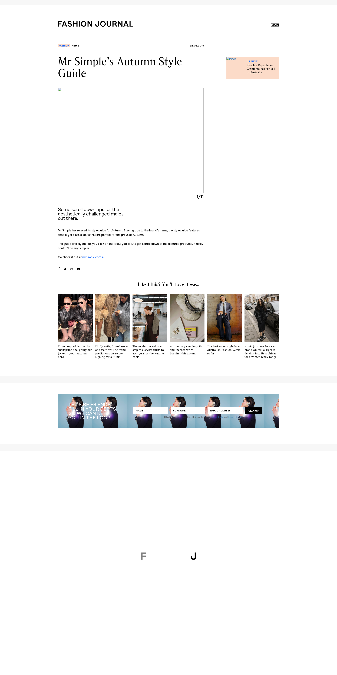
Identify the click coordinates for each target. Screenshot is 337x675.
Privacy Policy (217, 416)
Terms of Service (235, 416)
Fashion (64, 45)
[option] (131, 140)
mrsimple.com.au (93, 257)
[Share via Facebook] (59, 269)
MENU (275, 25)
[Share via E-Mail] (78, 269)
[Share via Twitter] (65, 269)
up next (252, 61)
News (75, 45)
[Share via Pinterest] (71, 269)
